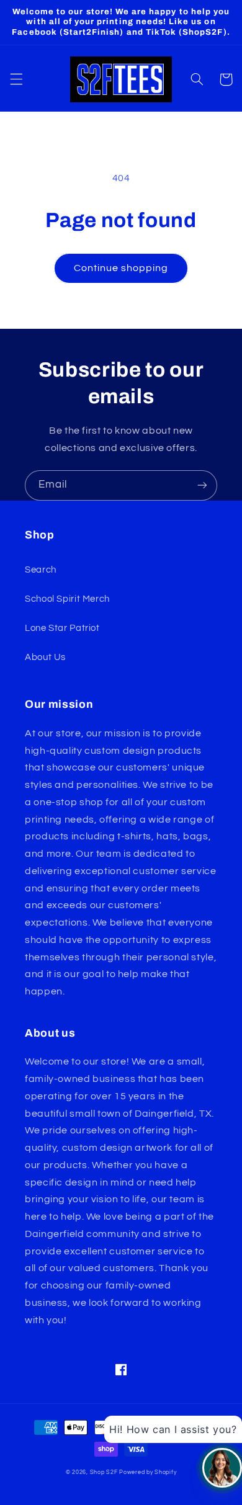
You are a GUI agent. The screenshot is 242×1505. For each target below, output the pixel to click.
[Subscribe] (202, 485)
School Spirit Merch (67, 599)
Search (40, 569)
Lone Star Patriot (62, 628)
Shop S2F (104, 1472)
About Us (45, 657)
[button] (16, 79)
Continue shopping (121, 268)
